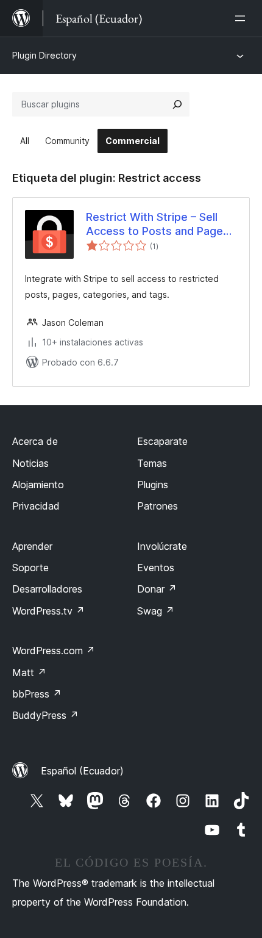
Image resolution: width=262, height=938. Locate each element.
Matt (29, 672)
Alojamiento (38, 484)
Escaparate (162, 441)
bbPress (37, 694)
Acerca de (35, 441)
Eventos (155, 567)
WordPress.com (53, 650)
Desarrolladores (47, 589)
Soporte (30, 567)
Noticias (30, 463)
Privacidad (36, 506)
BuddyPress (45, 715)
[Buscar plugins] (177, 104)
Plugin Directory (44, 55)
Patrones (157, 506)
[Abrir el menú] (242, 18)
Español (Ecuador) (82, 771)
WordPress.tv (48, 611)
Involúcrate (162, 546)
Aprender (32, 546)
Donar (157, 589)
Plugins (152, 484)
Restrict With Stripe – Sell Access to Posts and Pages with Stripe (157, 225)
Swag (155, 611)
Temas (152, 463)
